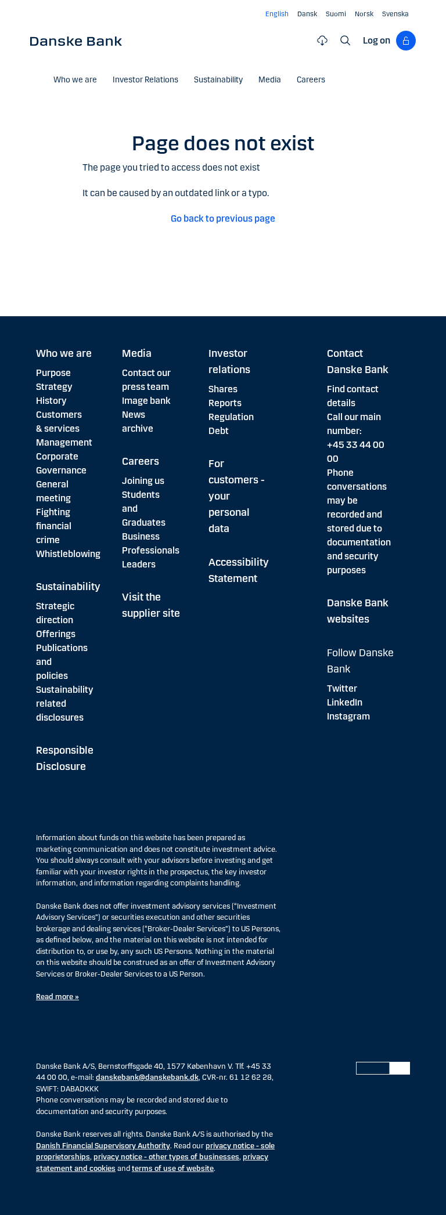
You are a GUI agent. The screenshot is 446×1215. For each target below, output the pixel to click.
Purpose (53, 372)
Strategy (54, 386)
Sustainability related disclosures (64, 703)
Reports (225, 402)
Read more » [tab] (57, 996)
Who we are (64, 353)
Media (137, 353)
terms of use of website (173, 1168)
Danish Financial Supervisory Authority (103, 1146)
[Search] (345, 40)
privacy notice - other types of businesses (166, 1157)
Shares (223, 389)
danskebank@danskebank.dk (147, 1077)
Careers (140, 461)
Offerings (55, 633)
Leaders (139, 564)
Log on (376, 40)
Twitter (342, 688)
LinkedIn (344, 702)
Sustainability (68, 586)
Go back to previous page (223, 218)
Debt (218, 430)
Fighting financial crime (53, 526)
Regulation (231, 416)
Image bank (146, 400)
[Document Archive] (322, 40)
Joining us (143, 480)
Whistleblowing (68, 553)
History (51, 400)
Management (64, 442)
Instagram (348, 716)
